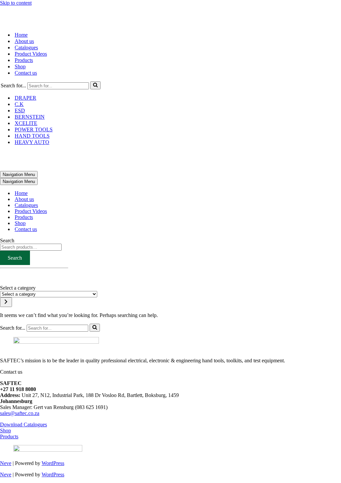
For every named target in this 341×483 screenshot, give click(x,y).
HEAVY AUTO (32, 142)
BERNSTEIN (30, 117)
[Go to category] (6, 302)
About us (24, 41)
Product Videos (31, 54)
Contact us (26, 73)
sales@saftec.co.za (19, 413)
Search (7, 240)
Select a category (18, 288)
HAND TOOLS (32, 136)
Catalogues (26, 47)
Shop (20, 66)
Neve (5, 463)
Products (24, 60)
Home (21, 35)
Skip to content (16, 3)
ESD (20, 110)
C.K (19, 104)
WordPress (53, 463)
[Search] (95, 85)
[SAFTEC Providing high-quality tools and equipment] (170, 16)
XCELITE (26, 123)
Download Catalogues (23, 424)
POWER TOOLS (34, 129)
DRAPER (25, 98)
